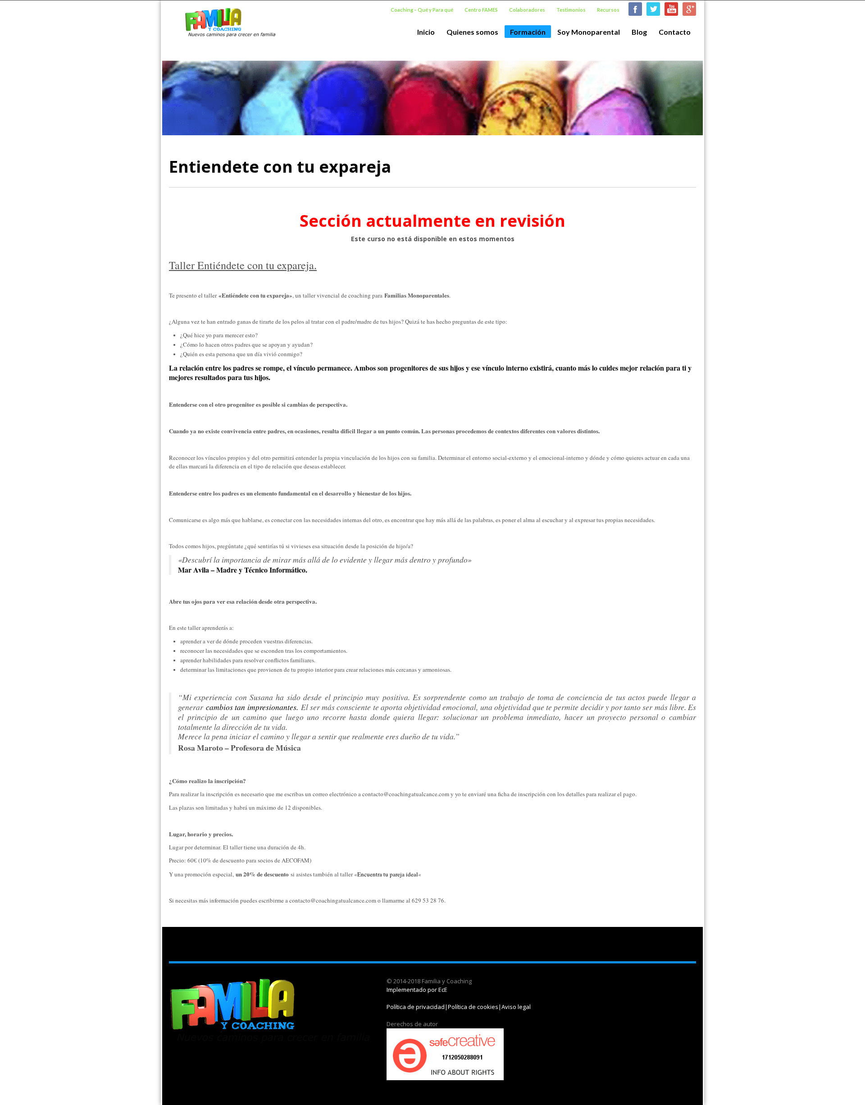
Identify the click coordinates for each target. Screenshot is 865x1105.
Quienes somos (469, 32)
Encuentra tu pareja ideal (387, 874)
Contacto (675, 32)
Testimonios (571, 10)
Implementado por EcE (417, 990)
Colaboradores (527, 10)
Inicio (426, 32)
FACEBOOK (635, 9)
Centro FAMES (481, 10)
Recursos (608, 10)
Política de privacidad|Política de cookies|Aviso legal (459, 1007)
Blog (639, 32)
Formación (525, 33)
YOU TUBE (671, 9)
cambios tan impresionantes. (252, 707)
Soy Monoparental (586, 32)
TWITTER (653, 9)
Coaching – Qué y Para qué (422, 10)
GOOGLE (689, 9)
